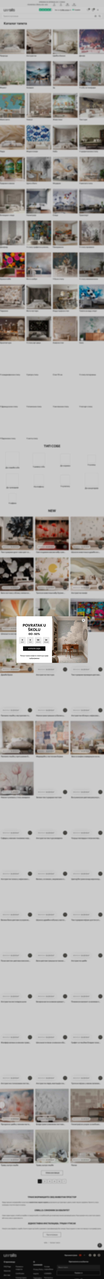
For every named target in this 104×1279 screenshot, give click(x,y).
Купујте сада (34, 648)
